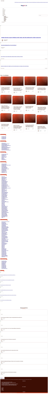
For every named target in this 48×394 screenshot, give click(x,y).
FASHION (4, 13)
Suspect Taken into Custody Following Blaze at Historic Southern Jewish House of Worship (12, 56)
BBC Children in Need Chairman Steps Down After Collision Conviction (16, 2)
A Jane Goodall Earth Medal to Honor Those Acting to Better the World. (9, 350)
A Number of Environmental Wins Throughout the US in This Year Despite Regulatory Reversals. (5, 88)
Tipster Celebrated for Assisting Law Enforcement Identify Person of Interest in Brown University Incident (5, 107)
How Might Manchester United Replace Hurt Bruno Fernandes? (31, 2)
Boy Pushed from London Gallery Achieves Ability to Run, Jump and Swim (5, 125)
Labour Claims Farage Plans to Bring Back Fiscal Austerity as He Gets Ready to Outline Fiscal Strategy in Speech (42, 108)
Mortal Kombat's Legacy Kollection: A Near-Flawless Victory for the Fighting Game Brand (42, 127)
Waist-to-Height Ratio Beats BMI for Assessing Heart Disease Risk (9, 382)
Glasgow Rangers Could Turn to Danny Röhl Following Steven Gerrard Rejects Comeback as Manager (17, 108)
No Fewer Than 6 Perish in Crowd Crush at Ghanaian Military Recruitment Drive (11, 328)
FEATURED (4, 14)
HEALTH (5, 16)
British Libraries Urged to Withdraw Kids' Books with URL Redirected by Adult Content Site (21, 37)
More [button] (3, 15)
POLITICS (5, 19)
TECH (4, 20)
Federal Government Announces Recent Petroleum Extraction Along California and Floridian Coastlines (17, 126)
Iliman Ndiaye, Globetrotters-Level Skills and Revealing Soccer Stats (9, 384)
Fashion (2, 389)
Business (2, 388)
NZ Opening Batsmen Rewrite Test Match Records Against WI (8, 339)
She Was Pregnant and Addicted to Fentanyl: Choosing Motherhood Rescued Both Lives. (11, 317)
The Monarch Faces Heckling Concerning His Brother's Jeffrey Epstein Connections (30, 126)
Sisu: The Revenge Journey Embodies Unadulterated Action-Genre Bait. (29, 107)
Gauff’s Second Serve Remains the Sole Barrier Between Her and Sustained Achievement (30, 88)
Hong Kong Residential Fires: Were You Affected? (8, 45)
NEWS (4, 18)
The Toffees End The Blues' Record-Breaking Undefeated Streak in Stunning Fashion (42, 89)
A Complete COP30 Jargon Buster (5, 383)
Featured (3, 390)
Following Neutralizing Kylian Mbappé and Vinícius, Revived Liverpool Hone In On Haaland (12, 361)
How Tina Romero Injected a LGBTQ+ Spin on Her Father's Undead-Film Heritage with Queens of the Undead (17, 89)
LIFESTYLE (5, 17)
